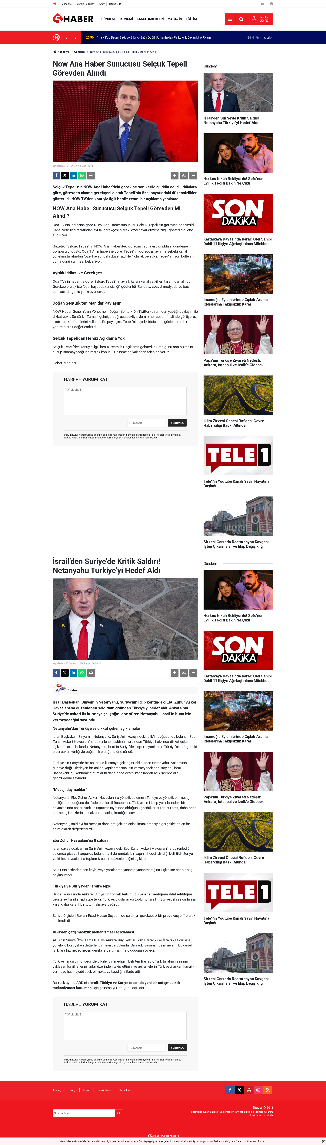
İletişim (87, 1090)
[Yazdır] (91, 175)
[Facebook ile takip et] (230, 1090)
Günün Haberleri (85, 3)
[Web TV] (262, 3)
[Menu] (230, 19)
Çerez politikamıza (246, 1141)
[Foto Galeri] (271, 3)
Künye (73, 1090)
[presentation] (66, 37)
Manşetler (67, 3)
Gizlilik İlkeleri (104, 1090)
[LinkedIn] (73, 175)
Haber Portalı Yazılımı (166, 1135)
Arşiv (102, 3)
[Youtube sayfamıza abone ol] (249, 1090)
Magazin (175, 19)
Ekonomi (125, 19)
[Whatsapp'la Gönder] (82, 175)
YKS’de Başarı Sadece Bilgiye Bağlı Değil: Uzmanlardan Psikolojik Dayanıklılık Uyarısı (156, 37)
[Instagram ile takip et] (258, 1090)
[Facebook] (56, 175)
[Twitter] (65, 175)
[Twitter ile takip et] (239, 1090)
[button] (174, 175)
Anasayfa (63, 51)
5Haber (73, 690)
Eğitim (191, 19)
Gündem (108, 19)
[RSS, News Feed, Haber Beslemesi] (267, 1090)
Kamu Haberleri (150, 19)
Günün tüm (260, 37)
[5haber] (73, 19)
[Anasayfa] (55, 3)
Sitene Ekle (115, 3)
